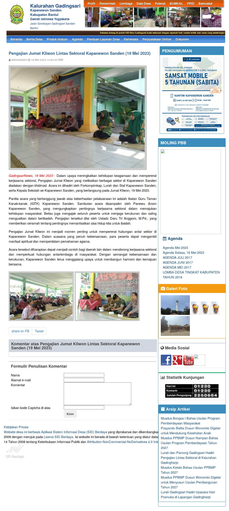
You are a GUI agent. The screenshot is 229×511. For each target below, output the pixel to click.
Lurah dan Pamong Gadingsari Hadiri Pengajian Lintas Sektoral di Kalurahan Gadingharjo (188, 457)
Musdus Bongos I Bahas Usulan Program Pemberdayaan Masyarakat (190, 420)
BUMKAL (176, 3)
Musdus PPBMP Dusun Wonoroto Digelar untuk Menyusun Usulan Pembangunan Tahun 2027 (191, 482)
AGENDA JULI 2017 (177, 257)
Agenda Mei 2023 (175, 247)
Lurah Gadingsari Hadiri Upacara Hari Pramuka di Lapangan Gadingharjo (188, 494)
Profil (91, 3)
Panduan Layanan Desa (103, 39)
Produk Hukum (57, 39)
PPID (190, 3)
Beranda (16, 39)
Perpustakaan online (156, 39)
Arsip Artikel (177, 409)
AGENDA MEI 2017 (177, 267)
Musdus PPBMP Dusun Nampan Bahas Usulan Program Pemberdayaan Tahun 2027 (189, 442)
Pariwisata (131, 39)
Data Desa (144, 3)
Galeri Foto (176, 288)
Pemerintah (107, 3)
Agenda (77, 39)
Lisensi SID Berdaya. (59, 436)
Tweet (39, 331)
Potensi (160, 3)
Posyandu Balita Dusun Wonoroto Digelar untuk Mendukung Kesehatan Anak (191, 430)
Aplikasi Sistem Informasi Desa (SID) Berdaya (74, 431)
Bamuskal (205, 3)
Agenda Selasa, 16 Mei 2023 (183, 252)
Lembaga (126, 3)
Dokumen (182, 39)
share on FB (20, 331)
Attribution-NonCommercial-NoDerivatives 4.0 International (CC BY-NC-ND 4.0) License (150, 441)
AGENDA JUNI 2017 (178, 262)
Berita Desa (34, 39)
